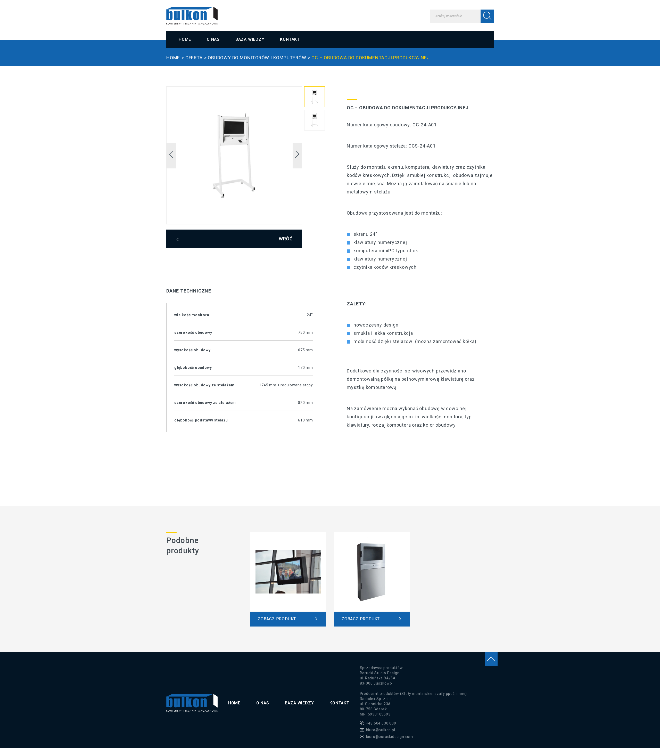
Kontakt (290, 39)
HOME (173, 57)
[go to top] (491, 659)
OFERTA (194, 57)
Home (185, 39)
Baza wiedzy (250, 39)
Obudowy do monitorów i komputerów (257, 57)
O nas (213, 39)
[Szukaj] (487, 16)
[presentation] (171, 155)
